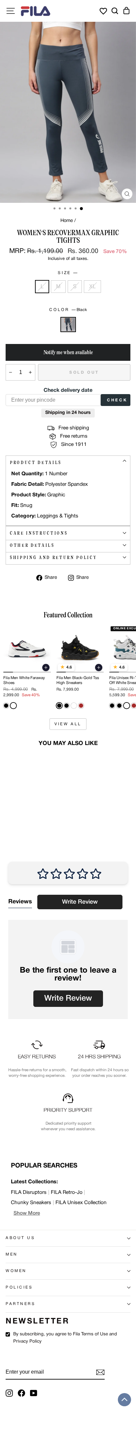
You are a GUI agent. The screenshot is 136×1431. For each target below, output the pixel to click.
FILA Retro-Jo (67, 1192)
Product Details (36, 462)
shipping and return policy (53, 557)
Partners (20, 1304)
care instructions (39, 533)
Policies (19, 1287)
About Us (20, 1238)
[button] (124, 1399)
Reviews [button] (20, 902)
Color (67, 310)
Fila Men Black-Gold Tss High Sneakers (77, 680)
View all (68, 724)
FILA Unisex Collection (81, 1202)
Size (67, 273)
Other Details (32, 545)
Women (16, 1271)
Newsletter (37, 1321)
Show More (27, 1213)
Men (12, 1254)
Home (66, 221)
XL (92, 286)
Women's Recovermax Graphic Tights (22, 809)
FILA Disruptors (29, 1192)
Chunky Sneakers (31, 1202)
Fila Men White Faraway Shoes (24, 680)
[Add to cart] (46, 667)
